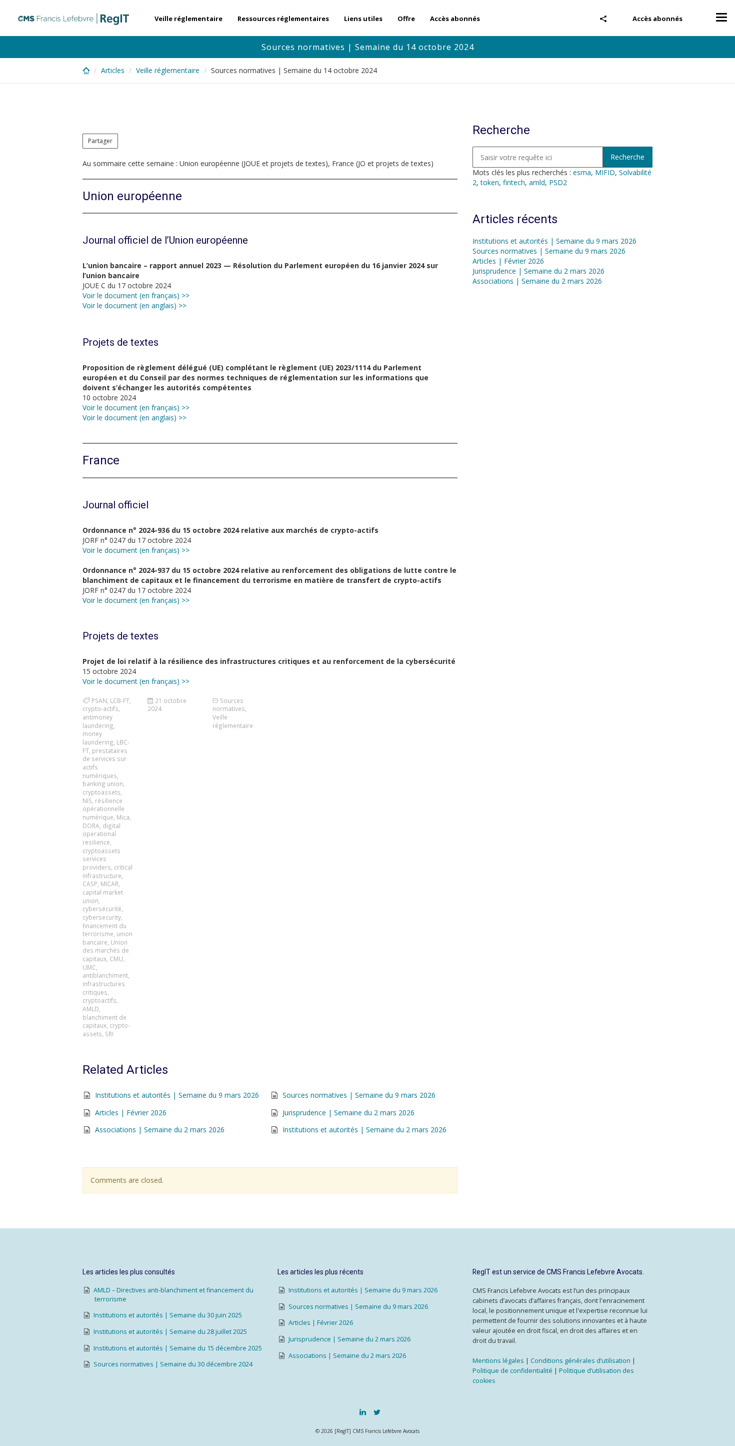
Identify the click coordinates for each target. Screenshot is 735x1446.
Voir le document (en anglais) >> (134, 305)
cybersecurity (101, 917)
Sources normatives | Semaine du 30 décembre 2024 (173, 1364)
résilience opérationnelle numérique (103, 809)
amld (537, 182)
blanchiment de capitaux (104, 1021)
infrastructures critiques (103, 988)
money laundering (98, 738)
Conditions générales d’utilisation (580, 1360)
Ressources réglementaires (283, 18)
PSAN (99, 700)
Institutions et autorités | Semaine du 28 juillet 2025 (170, 1331)
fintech (514, 182)
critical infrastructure (107, 871)
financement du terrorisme (104, 930)
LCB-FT (120, 700)
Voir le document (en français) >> (136, 295)
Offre (406, 18)
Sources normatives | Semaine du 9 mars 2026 (359, 1095)
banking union (102, 784)
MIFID (605, 172)
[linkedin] (363, 1411)
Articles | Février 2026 (130, 1112)
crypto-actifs (100, 708)
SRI (109, 1034)
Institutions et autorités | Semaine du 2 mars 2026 (364, 1129)
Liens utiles (363, 18)
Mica (123, 817)
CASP (90, 884)
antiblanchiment (105, 975)
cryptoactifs (99, 1000)
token (489, 182)
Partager (100, 141)
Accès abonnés (657, 18)
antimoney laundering (98, 721)
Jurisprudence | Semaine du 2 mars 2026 (348, 1112)
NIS (87, 801)
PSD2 (558, 182)
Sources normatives (228, 704)
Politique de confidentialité (512, 1370)
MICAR (109, 884)
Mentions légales (498, 1360)
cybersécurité (102, 909)
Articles (112, 70)
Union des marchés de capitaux (105, 950)
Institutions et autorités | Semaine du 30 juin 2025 (168, 1315)
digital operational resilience (101, 834)
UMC (89, 967)
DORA (91, 826)
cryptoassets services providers (101, 859)
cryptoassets (101, 792)
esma (582, 172)
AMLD (90, 1009)
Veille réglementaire (188, 18)
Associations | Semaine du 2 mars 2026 (159, 1129)
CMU (116, 959)
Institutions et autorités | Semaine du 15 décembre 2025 (178, 1348)
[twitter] (377, 1411)
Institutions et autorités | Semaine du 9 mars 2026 (177, 1095)
